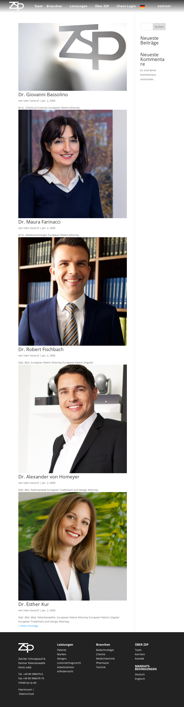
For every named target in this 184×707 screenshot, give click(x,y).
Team (38, 6)
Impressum (25, 689)
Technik (100, 667)
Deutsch (140, 674)
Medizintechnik (105, 658)
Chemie (100, 654)
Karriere (140, 654)
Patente (61, 650)
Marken (61, 654)
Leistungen (79, 6)
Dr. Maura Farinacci (39, 222)
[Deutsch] (145, 7)
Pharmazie (102, 663)
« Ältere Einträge (28, 626)
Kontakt (164, 6)
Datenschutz (26, 693)
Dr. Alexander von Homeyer (48, 476)
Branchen (54, 6)
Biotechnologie (105, 650)
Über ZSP (102, 6)
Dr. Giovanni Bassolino (43, 94)
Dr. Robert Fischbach (41, 349)
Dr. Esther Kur (33, 604)
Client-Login (126, 6)
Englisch (140, 678)
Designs (62, 658)
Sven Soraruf (31, 100)
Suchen (159, 26)
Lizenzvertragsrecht (69, 663)
